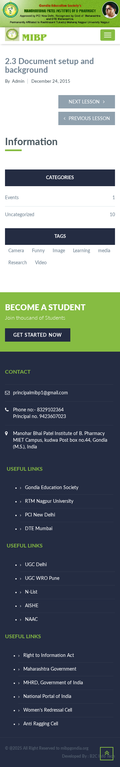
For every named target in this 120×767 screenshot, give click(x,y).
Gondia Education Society (51, 487)
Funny (38, 251)
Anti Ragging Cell (40, 724)
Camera (16, 251)
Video (41, 263)
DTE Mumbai (38, 528)
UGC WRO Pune (42, 578)
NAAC (31, 619)
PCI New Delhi (40, 515)
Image (59, 251)
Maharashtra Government (49, 669)
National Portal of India (47, 696)
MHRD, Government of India (53, 683)
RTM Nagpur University (49, 501)
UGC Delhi (36, 564)
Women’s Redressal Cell (47, 710)
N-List (31, 592)
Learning (81, 251)
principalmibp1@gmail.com (40, 393)
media (104, 251)
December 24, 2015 (50, 81)
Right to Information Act (48, 655)
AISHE (31, 606)
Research (17, 263)
